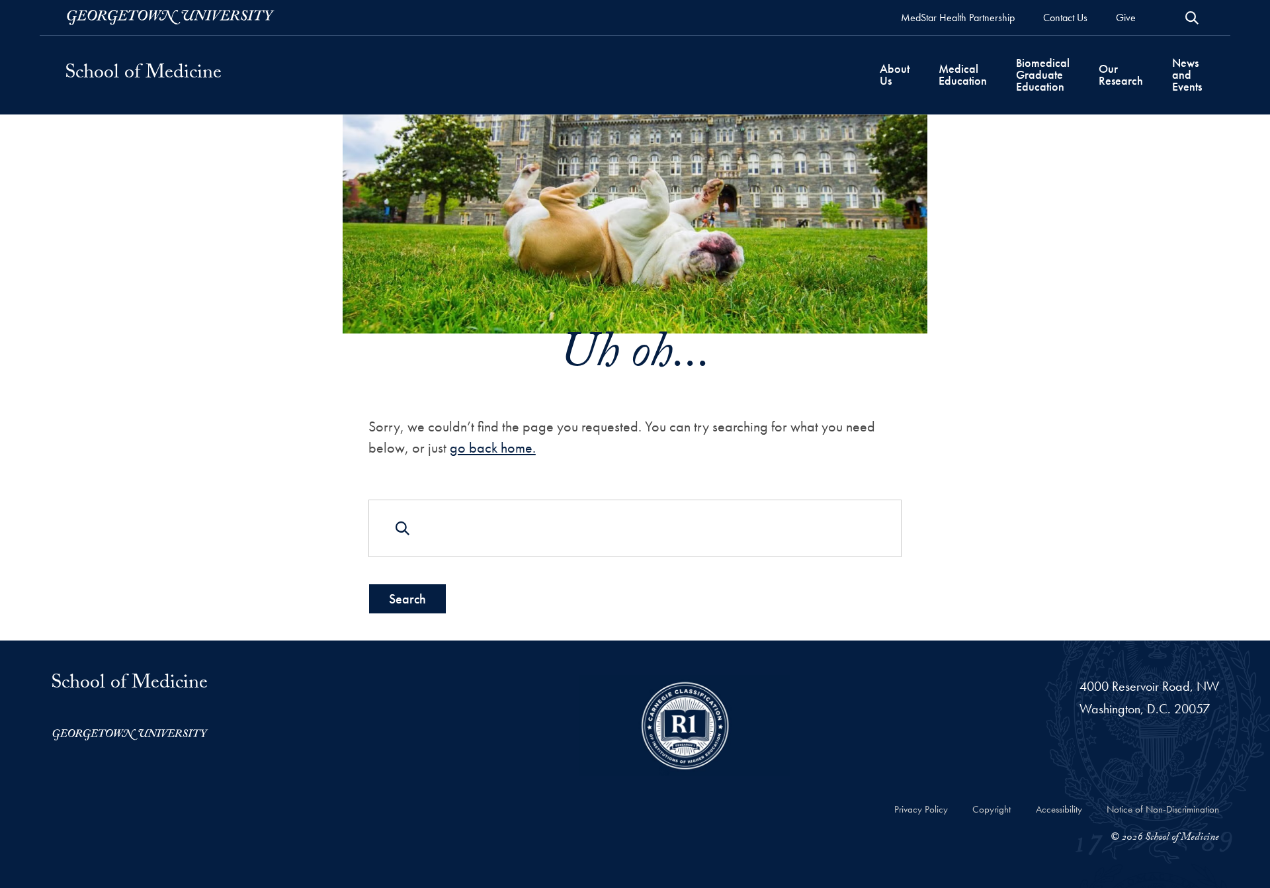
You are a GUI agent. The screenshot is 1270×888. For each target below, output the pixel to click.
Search (407, 598)
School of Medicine (143, 75)
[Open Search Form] (1192, 18)
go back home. (493, 447)
